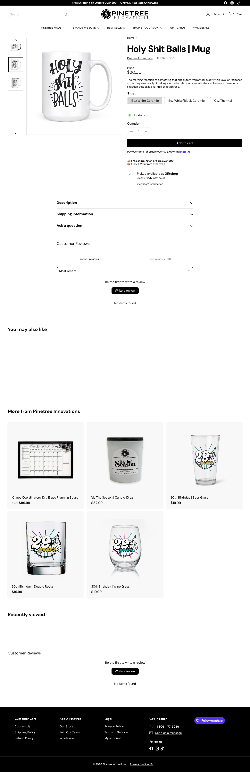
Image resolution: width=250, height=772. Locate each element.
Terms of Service (116, 732)
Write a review (125, 290)
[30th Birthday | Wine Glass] (125, 554)
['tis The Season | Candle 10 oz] (125, 465)
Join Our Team (69, 732)
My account (112, 738)
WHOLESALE (201, 27)
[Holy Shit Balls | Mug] (26, 367)
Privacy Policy (114, 726)
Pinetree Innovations (56, 411)
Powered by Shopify (141, 764)
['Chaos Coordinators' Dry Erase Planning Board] (45, 465)
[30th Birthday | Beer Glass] (204, 465)
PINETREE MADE (51, 27)
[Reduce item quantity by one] (131, 131)
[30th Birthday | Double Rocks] (45, 554)
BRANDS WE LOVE (84, 27)
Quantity (133, 123)
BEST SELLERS (116, 27)
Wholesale (67, 738)
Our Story (66, 726)
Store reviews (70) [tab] (159, 259)
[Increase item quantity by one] (146, 131)
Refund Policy (24, 738)
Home (131, 38)
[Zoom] (75, 86)
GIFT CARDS (177, 27)
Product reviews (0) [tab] (91, 259)
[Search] (65, 14)
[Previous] (15, 41)
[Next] (15, 132)
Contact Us (22, 726)
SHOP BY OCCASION (146, 27)
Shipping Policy (25, 732)
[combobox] (39, 14)
